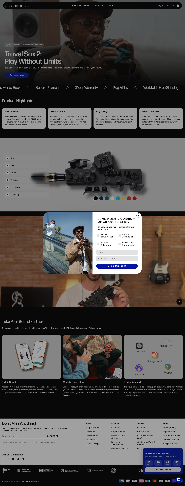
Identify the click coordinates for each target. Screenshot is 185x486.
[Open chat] (179, 480)
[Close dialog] (138, 215)
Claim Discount (117, 266)
